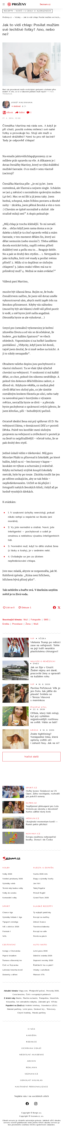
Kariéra (31, 1035)
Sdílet (22, 112)
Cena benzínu (18, 994)
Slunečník (54, 998)
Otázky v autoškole (41, 970)
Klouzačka (10, 1002)
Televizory (51, 1009)
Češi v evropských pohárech (38, 994)
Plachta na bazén (30, 998)
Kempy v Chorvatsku (11, 951)
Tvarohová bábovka (41, 927)
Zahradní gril (44, 1002)
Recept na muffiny (41, 917)
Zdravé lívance (39, 922)
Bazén (18, 998)
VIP (32, 638)
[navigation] (3, 4)
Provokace (17, 624)
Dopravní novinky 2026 (43, 960)
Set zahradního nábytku (26, 1002)
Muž (26, 619)
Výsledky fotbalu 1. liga (12, 917)
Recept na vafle (40, 931)
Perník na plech (40, 936)
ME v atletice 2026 (10, 927)
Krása (34, 730)
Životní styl (38, 707)
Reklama (31, 1067)
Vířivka (54, 1002)
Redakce (31, 1042)
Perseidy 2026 (52, 991)
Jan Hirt (36, 883)
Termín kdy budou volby (12, 888)
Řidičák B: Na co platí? (43, 965)
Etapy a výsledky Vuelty (43, 879)
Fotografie (36, 619)
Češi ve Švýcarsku (10, 965)
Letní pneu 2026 (40, 951)
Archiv (31, 1061)
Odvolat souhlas (31, 1080)
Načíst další (31, 756)
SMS (46, 619)
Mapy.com (23, 991)
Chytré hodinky (24, 1013)
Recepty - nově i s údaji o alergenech (27, 11)
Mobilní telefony (32, 1005)
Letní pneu (27, 1009)
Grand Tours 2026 (41, 898)
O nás (31, 1029)
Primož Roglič (39, 893)
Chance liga (7, 912)
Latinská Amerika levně (12, 970)
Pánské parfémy (39, 1013)
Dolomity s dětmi (9, 975)
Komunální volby (9, 898)
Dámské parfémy (14, 1009)
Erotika (5, 624)
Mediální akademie (31, 1055)
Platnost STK (39, 975)
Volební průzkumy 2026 (12, 879)
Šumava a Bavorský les (12, 960)
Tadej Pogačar (39, 888)
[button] (31, 64)
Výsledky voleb (8, 883)
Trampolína (43, 998)
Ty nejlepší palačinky (42, 912)
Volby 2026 (7, 874)
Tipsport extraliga (10, 922)
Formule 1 (6, 931)
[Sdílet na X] (59, 607)
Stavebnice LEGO (49, 1005)
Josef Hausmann (21, 102)
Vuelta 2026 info (40, 874)
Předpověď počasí (37, 991)
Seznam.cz (45, 4)
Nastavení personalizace (31, 1087)
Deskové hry (39, 1009)
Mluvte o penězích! (42, 661)
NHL (4, 936)
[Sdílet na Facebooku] (54, 607)
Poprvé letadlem (9, 956)
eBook (9, 112)
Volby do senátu (9, 893)
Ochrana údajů (31, 1048)
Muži (36, 624)
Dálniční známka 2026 (42, 956)
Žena (28, 624)
